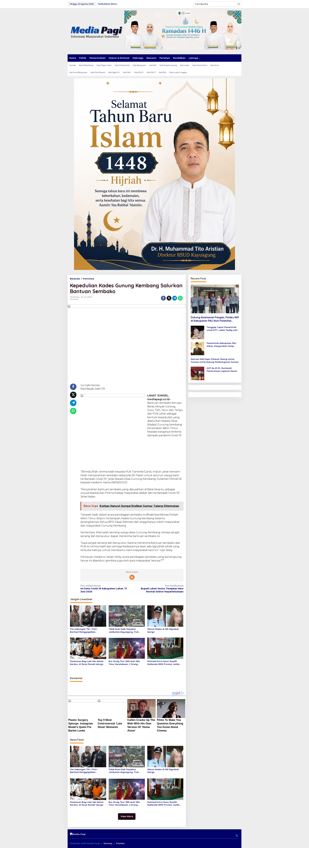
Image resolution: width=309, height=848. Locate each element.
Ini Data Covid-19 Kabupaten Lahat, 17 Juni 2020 (103, 588)
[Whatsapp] (180, 298)
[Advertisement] (131, 454)
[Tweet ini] (169, 298)
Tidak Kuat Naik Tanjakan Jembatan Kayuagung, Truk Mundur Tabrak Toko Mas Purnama (123, 630)
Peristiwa (74, 299)
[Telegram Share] (174, 298)
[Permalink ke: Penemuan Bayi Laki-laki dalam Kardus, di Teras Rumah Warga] (88, 648)
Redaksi (120, 843)
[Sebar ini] (163, 298)
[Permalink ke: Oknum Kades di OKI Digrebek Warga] (165, 615)
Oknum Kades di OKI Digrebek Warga (163, 630)
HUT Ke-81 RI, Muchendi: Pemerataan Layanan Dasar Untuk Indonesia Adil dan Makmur (222, 370)
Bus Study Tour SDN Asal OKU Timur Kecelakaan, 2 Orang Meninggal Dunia (124, 663)
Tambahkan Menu (107, 4)
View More (127, 816)
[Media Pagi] (96, 30)
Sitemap (107, 843)
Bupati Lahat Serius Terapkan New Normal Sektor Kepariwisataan (162, 588)
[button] (238, 4)
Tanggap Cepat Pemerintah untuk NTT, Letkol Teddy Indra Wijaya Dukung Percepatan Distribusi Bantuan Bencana (223, 328)
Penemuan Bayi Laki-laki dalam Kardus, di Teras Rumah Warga (86, 662)
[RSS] (132, 577)
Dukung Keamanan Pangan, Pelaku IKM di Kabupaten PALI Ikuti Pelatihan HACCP (215, 319)
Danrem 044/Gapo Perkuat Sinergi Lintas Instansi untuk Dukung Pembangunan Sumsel (215, 360)
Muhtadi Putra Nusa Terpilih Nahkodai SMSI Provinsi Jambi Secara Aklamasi (163, 663)
